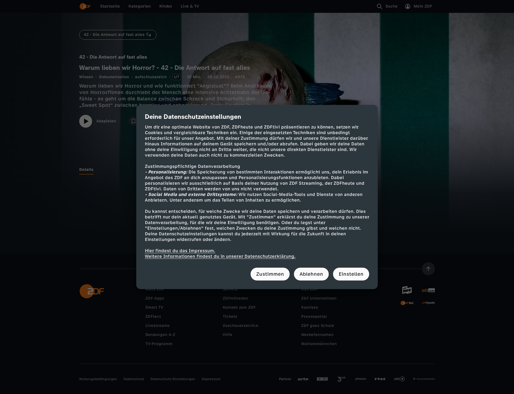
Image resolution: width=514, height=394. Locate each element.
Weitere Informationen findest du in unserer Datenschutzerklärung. (220, 256)
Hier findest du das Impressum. (180, 250)
